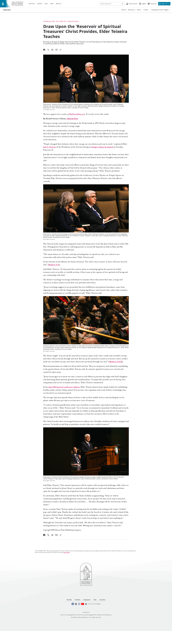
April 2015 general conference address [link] (64, 387)
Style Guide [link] (66, 552)
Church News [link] (72, 118)
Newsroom (7, 10)
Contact (145, 10)
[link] (44, 535)
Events (139, 10)
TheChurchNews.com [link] (77, 114)
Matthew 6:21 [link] (53, 264)
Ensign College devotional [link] (102, 147)
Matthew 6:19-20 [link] (115, 361)
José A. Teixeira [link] (49, 147)
